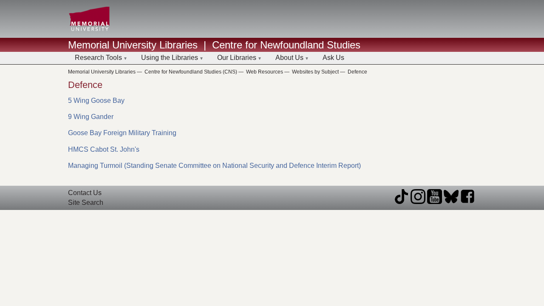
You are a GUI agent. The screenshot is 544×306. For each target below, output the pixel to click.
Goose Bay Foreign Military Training (122, 132)
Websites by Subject (315, 72)
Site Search (85, 202)
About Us (289, 57)
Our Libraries (236, 57)
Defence (357, 72)
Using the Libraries (169, 57)
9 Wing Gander (90, 116)
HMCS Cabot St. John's (103, 149)
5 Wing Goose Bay (96, 100)
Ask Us (333, 57)
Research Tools (98, 57)
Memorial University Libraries (133, 45)
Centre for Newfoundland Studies (286, 45)
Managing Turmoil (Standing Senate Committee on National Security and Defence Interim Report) (214, 165)
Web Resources (264, 72)
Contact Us (85, 192)
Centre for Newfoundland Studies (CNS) (190, 72)
